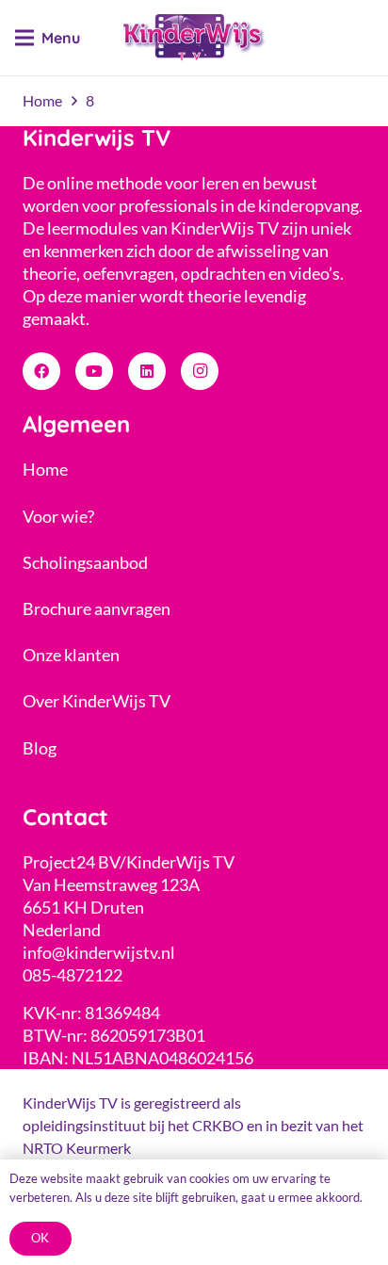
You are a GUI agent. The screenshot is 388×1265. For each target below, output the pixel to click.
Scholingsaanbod (85, 562)
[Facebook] (41, 371)
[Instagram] (199, 371)
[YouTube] (94, 371)
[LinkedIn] (147, 371)
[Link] (194, 37)
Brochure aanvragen (96, 608)
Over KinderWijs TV (96, 700)
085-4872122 (72, 975)
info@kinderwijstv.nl (99, 952)
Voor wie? (58, 516)
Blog (40, 748)
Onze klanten (71, 654)
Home (45, 469)
